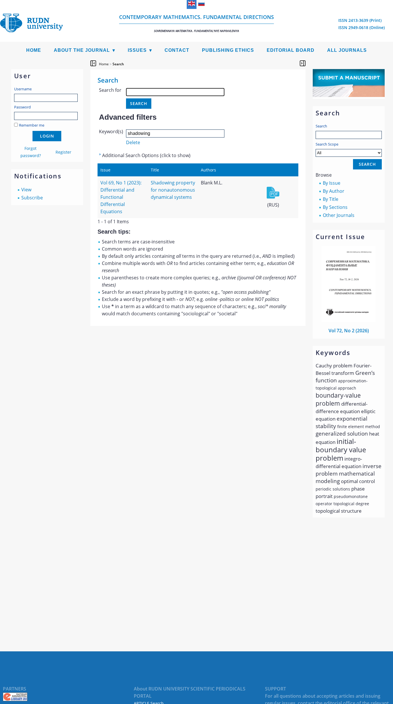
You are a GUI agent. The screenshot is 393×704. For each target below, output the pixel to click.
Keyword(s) (111, 131)
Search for (110, 90)
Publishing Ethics (228, 50)
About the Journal (82, 50)
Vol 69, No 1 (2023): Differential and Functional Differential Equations (121, 197)
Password (22, 107)
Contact (177, 50)
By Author (333, 191)
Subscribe (32, 197)
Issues (137, 50)
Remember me (31, 125)
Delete (133, 142)
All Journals (347, 50)
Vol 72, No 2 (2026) (349, 330)
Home (33, 50)
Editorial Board (290, 50)
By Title (330, 199)
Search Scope (327, 144)
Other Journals (338, 215)
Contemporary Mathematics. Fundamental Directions (196, 23)
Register (63, 152)
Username (23, 88)
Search (321, 126)
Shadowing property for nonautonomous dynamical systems (173, 190)
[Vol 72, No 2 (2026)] (349, 320)
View (26, 189)
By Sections (335, 207)
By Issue (331, 183)
